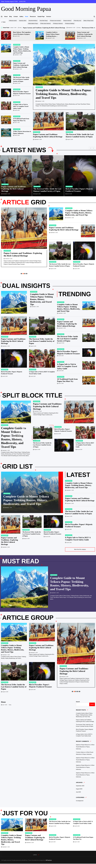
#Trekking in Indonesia (57, 23)
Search (78, 701)
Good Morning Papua (26, 9)
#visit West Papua (43, 20)
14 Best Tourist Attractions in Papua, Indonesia (85, 746)
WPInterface (49, 860)
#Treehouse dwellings (69, 23)
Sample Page (41, 16)
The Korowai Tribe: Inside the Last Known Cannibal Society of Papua (54, 27)
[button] (90, 148)
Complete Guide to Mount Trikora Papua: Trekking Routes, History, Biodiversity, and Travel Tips (53, 36)
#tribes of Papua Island (88, 20)
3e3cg (30, 27)
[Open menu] (1, 16)
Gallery (21, 16)
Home (26, 16)
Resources (33, 16)
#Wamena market (13, 20)
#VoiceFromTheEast (33, 20)
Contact (16, 16)
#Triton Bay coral (77, 20)
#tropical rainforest (67, 20)
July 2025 (78, 792)
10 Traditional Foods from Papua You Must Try (67, 380)
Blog (10, 16)
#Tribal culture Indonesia (45, 23)
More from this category (80, 549)
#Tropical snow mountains (55, 20)
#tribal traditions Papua (33, 23)
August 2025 (79, 788)
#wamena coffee (22, 20)
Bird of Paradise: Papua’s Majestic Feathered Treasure (68, 352)
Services (48, 16)
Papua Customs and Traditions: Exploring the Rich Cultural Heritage (85, 34)
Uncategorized (39, 87)
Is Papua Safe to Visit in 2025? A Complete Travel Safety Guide (20, 106)
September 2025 (80, 785)
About (6, 16)
